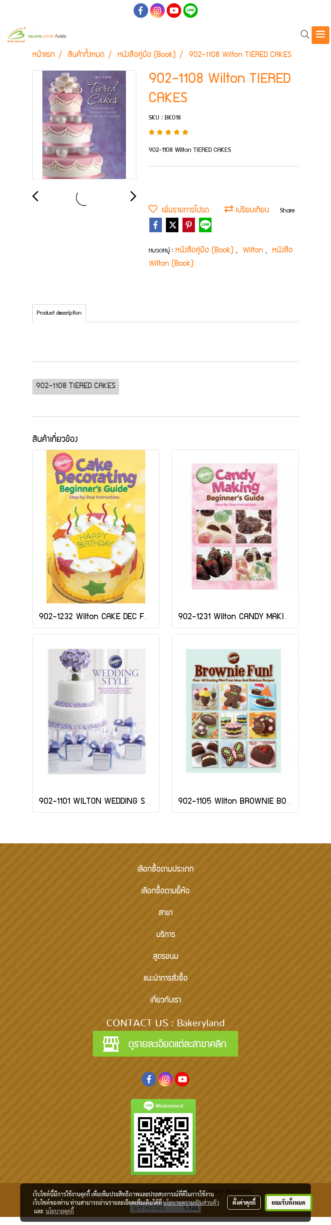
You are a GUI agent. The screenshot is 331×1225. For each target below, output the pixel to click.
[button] (302, 35)
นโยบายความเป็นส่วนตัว (191, 1202)
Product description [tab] (59, 313)
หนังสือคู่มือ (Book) (205, 251)
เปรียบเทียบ (251, 211)
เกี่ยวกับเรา (165, 1001)
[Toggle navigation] (320, 35)
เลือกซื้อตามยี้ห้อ (165, 892)
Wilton (254, 251)
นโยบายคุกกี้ (60, 1210)
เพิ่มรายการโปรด (183, 211)
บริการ (165, 935)
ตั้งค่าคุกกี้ (244, 1202)
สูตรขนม (165, 957)
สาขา (166, 913)
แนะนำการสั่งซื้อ (166, 979)
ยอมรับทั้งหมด (289, 1202)
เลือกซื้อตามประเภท (165, 870)
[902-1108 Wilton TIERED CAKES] (84, 125)
